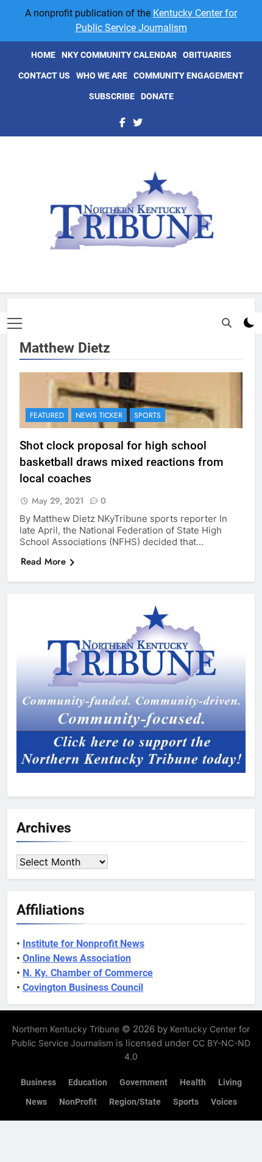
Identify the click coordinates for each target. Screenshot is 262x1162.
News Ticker (99, 415)
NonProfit (78, 1102)
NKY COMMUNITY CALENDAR (119, 55)
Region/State (135, 1102)
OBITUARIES (207, 55)
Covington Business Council (83, 987)
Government (143, 1082)
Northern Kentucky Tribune (65, 1029)
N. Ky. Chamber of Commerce (88, 973)
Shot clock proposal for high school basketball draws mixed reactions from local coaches (121, 461)
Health (193, 1082)
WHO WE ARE (101, 75)
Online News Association (77, 958)
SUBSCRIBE (112, 96)
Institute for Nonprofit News (83, 943)
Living (230, 1082)
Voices (224, 1102)
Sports (147, 415)
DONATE (157, 96)
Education (87, 1082)
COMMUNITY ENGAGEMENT (188, 75)
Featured (47, 415)
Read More (43, 561)
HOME (43, 55)
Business (38, 1082)
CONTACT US (44, 75)
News (36, 1102)
